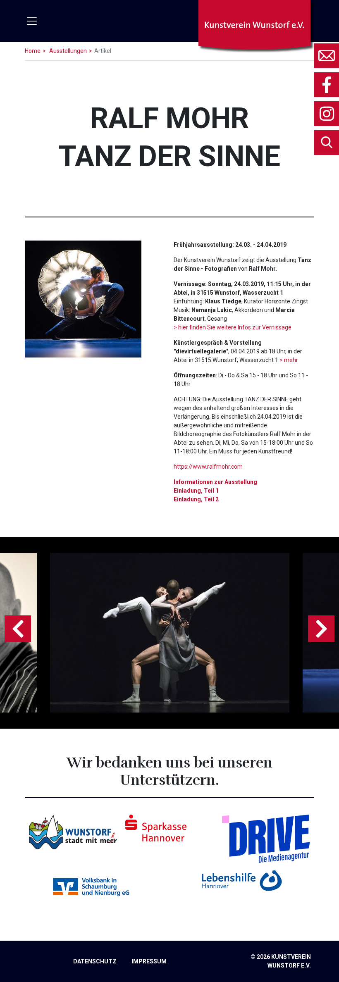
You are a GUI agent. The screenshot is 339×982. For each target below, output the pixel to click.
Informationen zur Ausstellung (215, 482)
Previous (18, 628)
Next (321, 628)
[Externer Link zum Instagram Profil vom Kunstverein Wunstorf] (326, 113)
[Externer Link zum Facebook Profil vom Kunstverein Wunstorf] (326, 84)
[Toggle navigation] (32, 21)
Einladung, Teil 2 (196, 499)
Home (33, 51)
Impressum (149, 961)
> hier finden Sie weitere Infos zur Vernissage (232, 327)
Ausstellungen (67, 51)
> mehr (288, 360)
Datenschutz (95, 961)
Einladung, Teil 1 (196, 490)
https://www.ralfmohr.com (208, 466)
